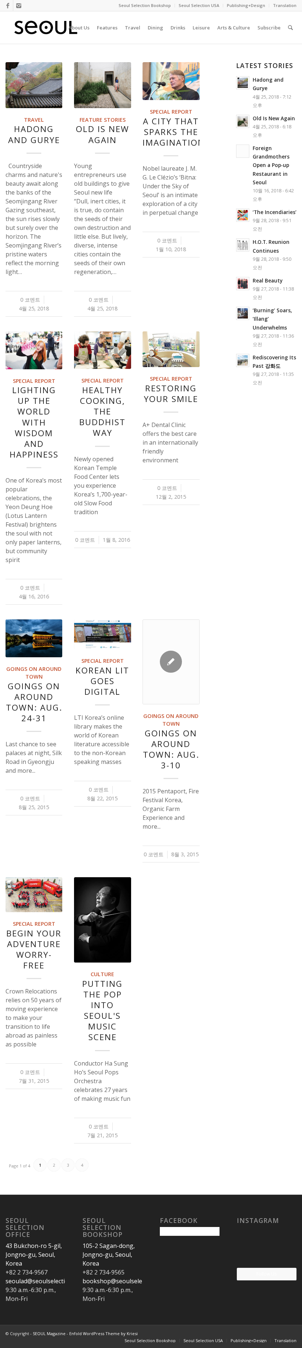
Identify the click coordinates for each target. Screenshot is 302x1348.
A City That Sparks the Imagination (174, 131)
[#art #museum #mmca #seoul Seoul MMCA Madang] (287, 1257)
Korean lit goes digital (102, 681)
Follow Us (266, 1274)
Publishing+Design (246, 5)
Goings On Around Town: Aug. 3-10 (171, 749)
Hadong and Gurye (34, 134)
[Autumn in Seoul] (266, 1258)
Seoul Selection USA (199, 5)
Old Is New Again (102, 134)
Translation (284, 5)
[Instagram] (18, 5)
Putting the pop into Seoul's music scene (102, 1010)
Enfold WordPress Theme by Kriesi (103, 1333)
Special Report (171, 111)
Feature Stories (103, 119)
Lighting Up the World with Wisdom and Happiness (34, 422)
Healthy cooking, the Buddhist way (102, 411)
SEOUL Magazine (49, 1333)
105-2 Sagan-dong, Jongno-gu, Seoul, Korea (108, 1254)
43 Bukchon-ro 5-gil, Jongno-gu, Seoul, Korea (34, 1254)
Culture (102, 974)
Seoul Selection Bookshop (145, 5)
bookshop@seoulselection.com (125, 1281)
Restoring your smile (171, 394)
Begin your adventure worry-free (34, 949)
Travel (34, 119)
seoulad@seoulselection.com (45, 1281)
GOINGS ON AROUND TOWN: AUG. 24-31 (34, 702)
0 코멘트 (30, 299)
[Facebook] (7, 5)
